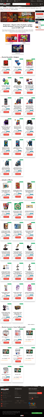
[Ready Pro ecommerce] (22, 415)
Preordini (38, 19)
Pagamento (17, 394)
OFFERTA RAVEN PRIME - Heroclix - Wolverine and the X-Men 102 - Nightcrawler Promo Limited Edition (5, 314)
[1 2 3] (25, 114)
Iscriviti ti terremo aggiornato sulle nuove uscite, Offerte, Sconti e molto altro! (35, 395)
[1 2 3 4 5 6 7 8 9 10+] (25, 73)
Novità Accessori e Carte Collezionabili (13, 327)
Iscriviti (39, 393)
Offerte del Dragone (14, 9)
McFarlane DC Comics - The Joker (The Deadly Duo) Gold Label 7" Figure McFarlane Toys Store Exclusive (5, 128)
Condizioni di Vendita (18, 395)
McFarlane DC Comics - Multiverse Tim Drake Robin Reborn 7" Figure (6, 148)
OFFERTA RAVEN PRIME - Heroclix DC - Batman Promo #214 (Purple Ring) (29, 253)
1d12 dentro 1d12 (17, 374)
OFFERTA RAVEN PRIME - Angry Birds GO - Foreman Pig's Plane (17, 191)
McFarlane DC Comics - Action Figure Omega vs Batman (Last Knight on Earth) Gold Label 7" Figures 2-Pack (29, 128)
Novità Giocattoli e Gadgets (10, 57)
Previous (1, 18)
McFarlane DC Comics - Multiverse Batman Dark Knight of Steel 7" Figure (6, 168)
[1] (2, 73)
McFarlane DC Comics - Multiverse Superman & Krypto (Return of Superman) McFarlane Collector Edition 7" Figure (29, 107)
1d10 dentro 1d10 (6, 355)
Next (34, 18)
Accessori (1, 9)
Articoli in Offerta (7, 180)
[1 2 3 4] (13, 134)
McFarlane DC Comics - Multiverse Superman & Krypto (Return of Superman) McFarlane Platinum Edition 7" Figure (17, 107)
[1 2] (2, 112)
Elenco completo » (31, 324)
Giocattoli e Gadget (7, 9)
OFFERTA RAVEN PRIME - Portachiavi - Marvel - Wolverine (5, 293)
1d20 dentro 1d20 (29, 355)
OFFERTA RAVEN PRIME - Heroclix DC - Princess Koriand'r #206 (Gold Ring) (17, 253)
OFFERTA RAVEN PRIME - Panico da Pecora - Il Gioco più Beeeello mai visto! (17, 212)
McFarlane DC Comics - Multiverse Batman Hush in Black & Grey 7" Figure (17, 168)
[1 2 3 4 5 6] (25, 135)
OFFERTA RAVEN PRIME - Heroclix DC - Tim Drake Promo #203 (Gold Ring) (5, 253)
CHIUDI (43, 410)
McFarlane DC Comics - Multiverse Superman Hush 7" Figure (17, 148)
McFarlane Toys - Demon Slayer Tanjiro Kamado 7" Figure (6, 107)
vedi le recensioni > (32, 408)
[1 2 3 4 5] (25, 155)
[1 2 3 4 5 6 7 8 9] (13, 93)
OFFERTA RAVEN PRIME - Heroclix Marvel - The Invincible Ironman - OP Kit (17, 232)
